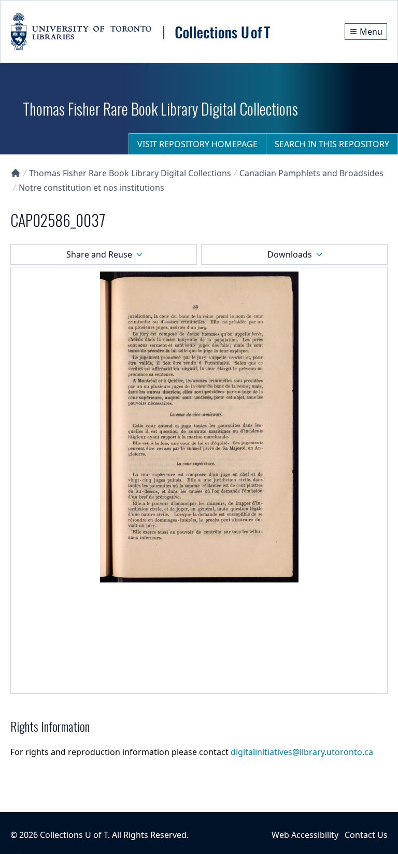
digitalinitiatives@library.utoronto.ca (302, 752)
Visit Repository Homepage (197, 144)
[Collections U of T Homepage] (15, 173)
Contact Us (366, 835)
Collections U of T (74, 835)
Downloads (289, 254)
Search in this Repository (332, 144)
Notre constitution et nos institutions (91, 187)
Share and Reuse (99, 254)
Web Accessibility (305, 835)
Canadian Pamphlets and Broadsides (311, 173)
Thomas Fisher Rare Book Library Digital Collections (130, 173)
